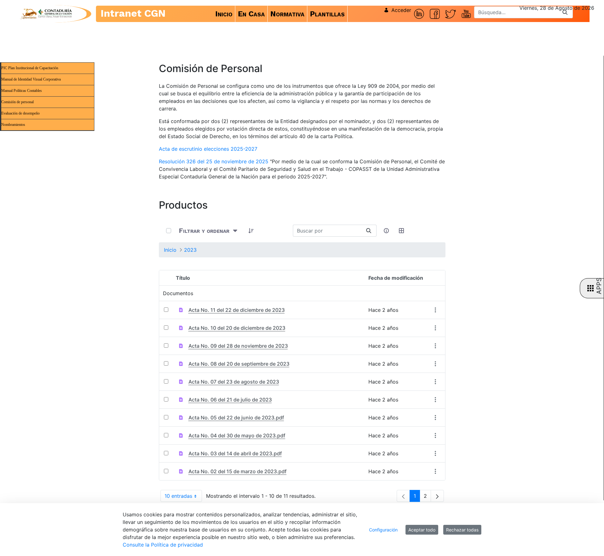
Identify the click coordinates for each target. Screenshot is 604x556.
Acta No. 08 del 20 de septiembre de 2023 (238, 364)
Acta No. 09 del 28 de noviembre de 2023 (238, 346)
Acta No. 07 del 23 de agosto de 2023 (233, 382)
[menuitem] (224, 14)
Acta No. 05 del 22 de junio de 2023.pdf (236, 417)
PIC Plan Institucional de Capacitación (29, 68)
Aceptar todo (421, 529)
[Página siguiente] (437, 496)
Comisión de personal (17, 102)
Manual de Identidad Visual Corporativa (31, 79)
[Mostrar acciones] (435, 310)
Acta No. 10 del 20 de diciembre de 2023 (236, 328)
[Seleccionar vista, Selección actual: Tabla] (402, 231)
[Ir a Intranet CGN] (45, 14)
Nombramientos (13, 124)
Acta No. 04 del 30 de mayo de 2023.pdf (236, 435)
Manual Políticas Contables (21, 90)
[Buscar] (565, 12)
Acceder (401, 10)
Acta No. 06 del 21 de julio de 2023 (230, 399)
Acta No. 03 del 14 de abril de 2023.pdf (235, 453)
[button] (251, 231)
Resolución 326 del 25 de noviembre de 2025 (213, 161)
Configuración (383, 529)
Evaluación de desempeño (20, 113)
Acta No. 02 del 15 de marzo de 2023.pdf (237, 471)
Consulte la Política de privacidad (163, 545)
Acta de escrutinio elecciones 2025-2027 (208, 149)
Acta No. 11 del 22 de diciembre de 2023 (236, 310)
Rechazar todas (462, 529)
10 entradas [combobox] (183, 497)
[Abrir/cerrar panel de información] (387, 231)
